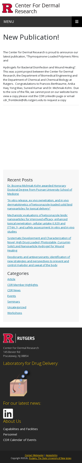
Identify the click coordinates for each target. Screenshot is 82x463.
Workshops (14, 313)
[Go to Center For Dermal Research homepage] (19, 341)
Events (11, 296)
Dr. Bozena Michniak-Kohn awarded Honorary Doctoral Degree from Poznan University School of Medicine (39, 190)
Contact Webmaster (34, 455)
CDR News (14, 290)
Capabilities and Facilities (20, 429)
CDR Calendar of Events (19, 440)
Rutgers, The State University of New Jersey (50, 458)
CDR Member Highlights (22, 285)
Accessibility (51, 455)
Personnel (10, 434)
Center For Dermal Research (37, 8)
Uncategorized (16, 307)
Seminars (13, 301)
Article (11, 279)
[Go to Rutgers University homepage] (7, 8)
